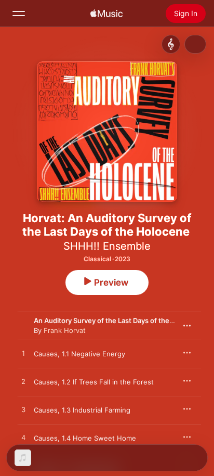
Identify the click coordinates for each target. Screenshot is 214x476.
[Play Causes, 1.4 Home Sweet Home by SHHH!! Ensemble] (23, 438)
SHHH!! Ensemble (107, 246)
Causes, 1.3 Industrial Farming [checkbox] (82, 410)
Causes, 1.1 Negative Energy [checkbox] (79, 354)
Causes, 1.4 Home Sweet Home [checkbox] (85, 438)
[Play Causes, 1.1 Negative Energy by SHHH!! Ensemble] (23, 353)
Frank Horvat (65, 330)
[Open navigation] (18, 13)
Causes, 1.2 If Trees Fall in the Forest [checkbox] (94, 382)
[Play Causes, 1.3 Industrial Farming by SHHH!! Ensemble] (23, 410)
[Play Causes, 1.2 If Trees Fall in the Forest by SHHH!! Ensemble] (23, 382)
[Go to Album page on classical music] (171, 44)
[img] (106, 13)
